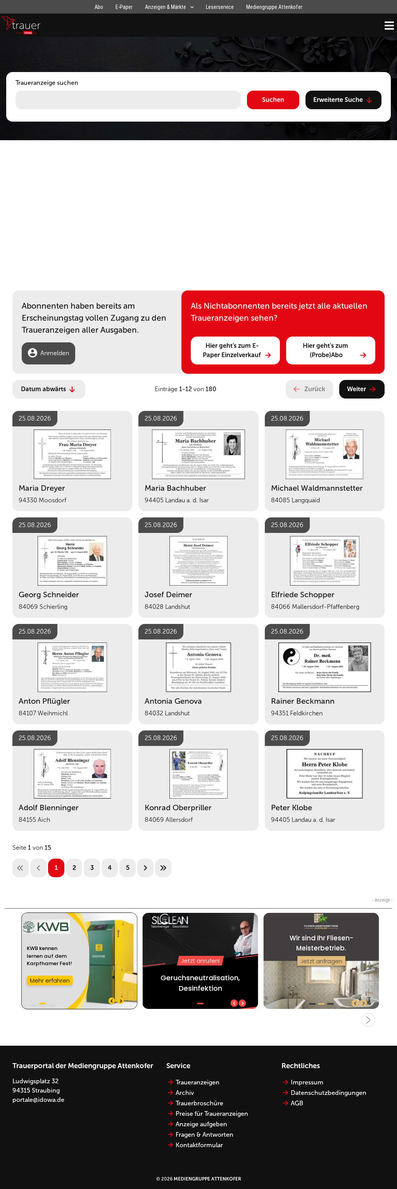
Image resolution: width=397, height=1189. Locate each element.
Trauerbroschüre (199, 1103)
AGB (297, 1103)
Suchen (273, 99)
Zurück (314, 389)
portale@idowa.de (38, 1099)
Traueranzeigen (197, 1082)
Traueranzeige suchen (47, 82)
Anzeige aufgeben (201, 1124)
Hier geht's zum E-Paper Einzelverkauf (232, 350)
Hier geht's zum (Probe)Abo (326, 350)
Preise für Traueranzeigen (212, 1113)
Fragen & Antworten (204, 1134)
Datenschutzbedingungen (328, 1092)
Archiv (185, 1092)
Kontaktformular (199, 1145)
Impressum (307, 1082)
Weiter (356, 389)
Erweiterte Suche (338, 99)
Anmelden (54, 353)
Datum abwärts (43, 389)
